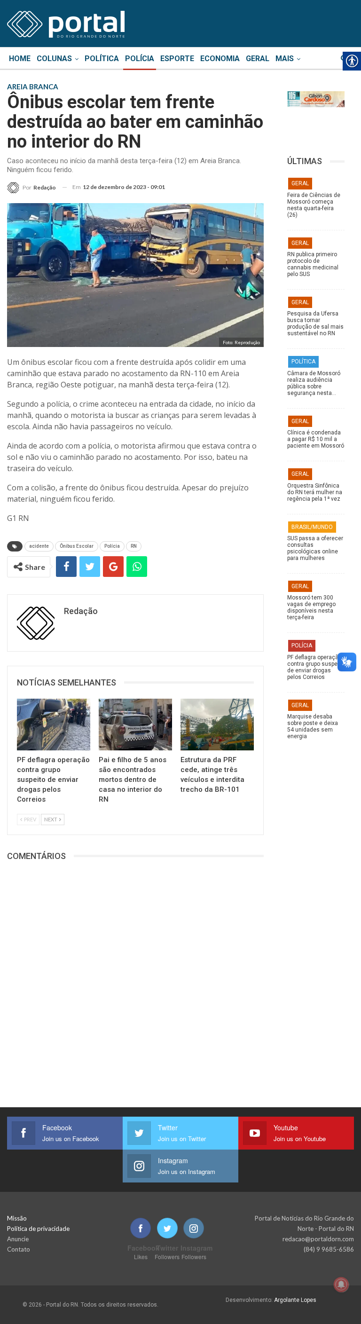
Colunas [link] (54, 58)
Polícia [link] (139, 58)
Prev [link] (29, 819)
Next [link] (51, 819)
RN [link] (134, 546)
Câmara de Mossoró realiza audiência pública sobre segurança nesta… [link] (313, 383)
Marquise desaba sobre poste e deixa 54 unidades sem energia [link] (312, 726)
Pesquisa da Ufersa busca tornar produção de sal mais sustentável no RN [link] (315, 323)
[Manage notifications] (341, 1284)
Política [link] (102, 58)
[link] (66, 22)
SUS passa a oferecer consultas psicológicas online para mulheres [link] (315, 548)
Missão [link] (17, 1218)
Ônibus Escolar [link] (77, 546)
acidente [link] (39, 546)
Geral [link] (257, 58)
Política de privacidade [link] (38, 1228)
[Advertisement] (316, 950)
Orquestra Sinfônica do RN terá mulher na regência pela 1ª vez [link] (314, 492)
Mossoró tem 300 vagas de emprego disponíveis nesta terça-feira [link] (311, 607)
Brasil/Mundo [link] (312, 527)
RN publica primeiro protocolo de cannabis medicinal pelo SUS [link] (312, 264)
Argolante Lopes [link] (295, 1300)
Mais (284, 58)
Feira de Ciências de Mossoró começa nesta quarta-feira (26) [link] (313, 205)
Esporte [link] (177, 58)
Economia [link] (220, 58)
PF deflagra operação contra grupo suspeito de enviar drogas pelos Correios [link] (315, 667)
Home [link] (20, 58)
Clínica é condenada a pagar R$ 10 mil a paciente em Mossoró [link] (315, 439)
